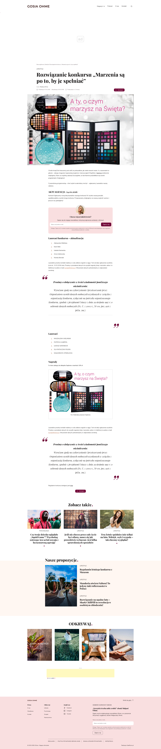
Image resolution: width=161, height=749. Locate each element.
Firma (29, 705)
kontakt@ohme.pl (69, 268)
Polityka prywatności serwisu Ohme (69, 741)
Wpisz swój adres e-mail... (99, 719)
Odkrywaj (47, 705)
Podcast (109, 6)
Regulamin (51, 741)
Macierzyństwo (48, 717)
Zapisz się (106, 224)
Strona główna (40, 64)
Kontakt (124, 6)
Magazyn (100, 6)
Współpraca (30, 711)
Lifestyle (47, 64)
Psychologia (47, 711)
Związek (46, 714)
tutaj (71, 485)
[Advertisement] (80, 673)
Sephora (99, 173)
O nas (117, 6)
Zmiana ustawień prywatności (92, 741)
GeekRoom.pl (130, 745)
